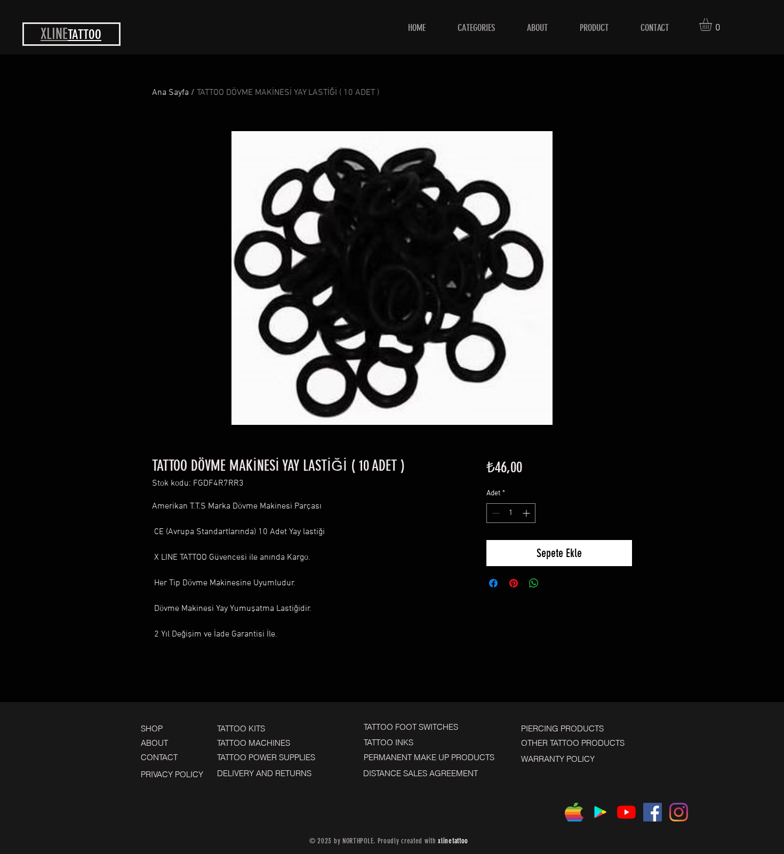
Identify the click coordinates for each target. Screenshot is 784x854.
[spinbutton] (511, 513)
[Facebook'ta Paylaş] (493, 583)
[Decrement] (494, 513)
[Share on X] (554, 583)
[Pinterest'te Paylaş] (513, 583)
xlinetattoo (453, 840)
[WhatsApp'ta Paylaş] (533, 583)
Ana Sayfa (170, 92)
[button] (713, 24)
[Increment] (527, 513)
